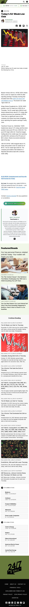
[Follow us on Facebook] (6, 603)
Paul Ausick (10, 19)
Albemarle (8, 509)
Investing (6, 11)
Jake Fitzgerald (5, 301)
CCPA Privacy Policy (20, 594)
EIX (6, 540)
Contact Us (21, 584)
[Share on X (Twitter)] (20, 26)
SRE (6, 534)
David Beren (4, 274)
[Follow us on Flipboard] (23, 26)
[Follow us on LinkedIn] (12, 603)
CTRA (6, 528)
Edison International (10, 538)
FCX (6, 505)
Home (6, 584)
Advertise (15, 598)
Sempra (7, 532)
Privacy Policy (8, 594)
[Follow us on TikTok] (21, 603)
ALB (6, 511)
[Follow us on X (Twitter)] (9, 603)
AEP (6, 545)
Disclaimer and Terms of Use (15, 591)
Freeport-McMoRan (10, 504)
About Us (13, 584)
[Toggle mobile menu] (27, 2)
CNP (6, 551)
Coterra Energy (9, 527)
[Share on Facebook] (17, 26)
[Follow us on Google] (27, 26)
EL (5, 517)
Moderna (7, 492)
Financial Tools (15, 587)
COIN (6, 499)
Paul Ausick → (14, 219)
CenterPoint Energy (10, 550)
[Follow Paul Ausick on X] (14, 239)
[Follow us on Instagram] (18, 603)
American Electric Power (12, 544)
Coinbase (7, 498)
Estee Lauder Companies (12, 515)
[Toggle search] (24, 1)
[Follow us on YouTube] (15, 603)
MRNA (6, 493)
